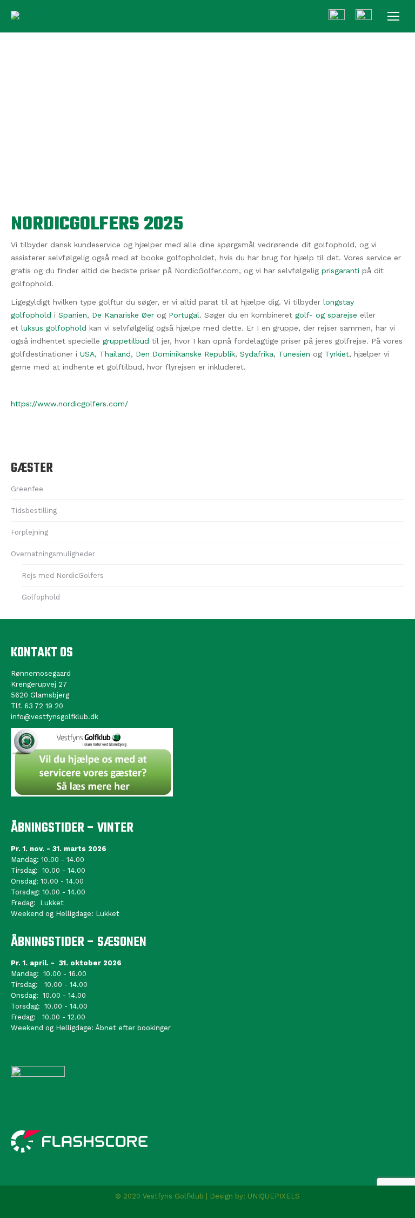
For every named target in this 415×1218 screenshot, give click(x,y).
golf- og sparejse (326, 315)
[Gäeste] (364, 17)
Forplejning (29, 532)
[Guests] (337, 17)
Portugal (184, 315)
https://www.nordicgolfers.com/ (69, 403)
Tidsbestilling (34, 510)
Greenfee (27, 489)
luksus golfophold (53, 328)
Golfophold (41, 597)
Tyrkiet (337, 354)
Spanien (72, 315)
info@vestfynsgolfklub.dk (54, 717)
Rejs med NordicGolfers (63, 575)
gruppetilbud (126, 341)
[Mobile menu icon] (393, 16)
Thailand (115, 354)
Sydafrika (256, 354)
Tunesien (294, 354)
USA (87, 354)
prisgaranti (340, 270)
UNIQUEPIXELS (273, 1196)
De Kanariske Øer (123, 315)
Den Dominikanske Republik (185, 354)
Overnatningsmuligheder (53, 554)
